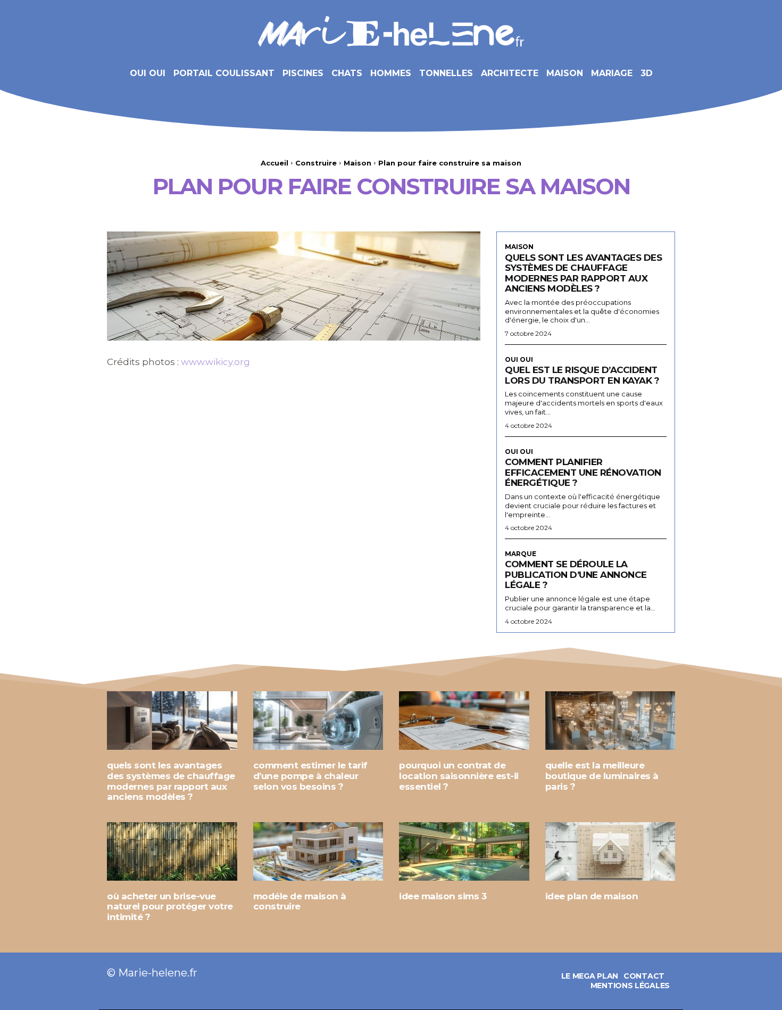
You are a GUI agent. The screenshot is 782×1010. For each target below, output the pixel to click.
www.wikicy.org (215, 362)
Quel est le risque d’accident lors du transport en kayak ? (582, 375)
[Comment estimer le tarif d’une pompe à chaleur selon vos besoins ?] (318, 720)
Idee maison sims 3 (442, 896)
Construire (316, 163)
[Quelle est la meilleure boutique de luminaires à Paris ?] (610, 720)
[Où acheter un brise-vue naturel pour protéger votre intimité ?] (172, 851)
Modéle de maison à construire (299, 901)
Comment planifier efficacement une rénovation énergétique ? (583, 472)
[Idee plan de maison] (610, 851)
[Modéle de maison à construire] (318, 851)
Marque (520, 554)
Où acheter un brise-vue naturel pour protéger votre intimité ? (170, 906)
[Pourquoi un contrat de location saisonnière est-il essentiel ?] (464, 720)
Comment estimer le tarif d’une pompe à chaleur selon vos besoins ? (310, 775)
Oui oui (519, 359)
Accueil (274, 163)
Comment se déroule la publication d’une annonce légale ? (576, 574)
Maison (357, 163)
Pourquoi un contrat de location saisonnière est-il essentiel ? (459, 775)
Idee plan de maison (591, 896)
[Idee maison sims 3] (464, 851)
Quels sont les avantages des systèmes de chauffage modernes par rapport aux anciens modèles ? (583, 273)
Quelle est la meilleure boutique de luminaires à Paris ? (602, 775)
